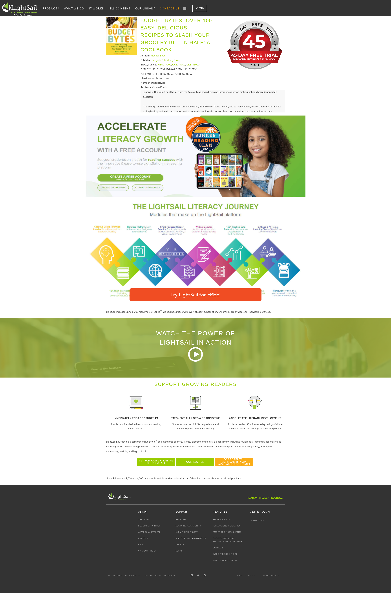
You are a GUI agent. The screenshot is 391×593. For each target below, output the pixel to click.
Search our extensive (156, 462)
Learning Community (188, 526)
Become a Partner (149, 526)
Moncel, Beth (158, 55)
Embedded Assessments (227, 532)
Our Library (145, 8)
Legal (179, 551)
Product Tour (221, 519)
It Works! (97, 8)
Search (179, 544)
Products (51, 8)
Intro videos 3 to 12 (225, 560)
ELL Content (120, 8)
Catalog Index (147, 551)
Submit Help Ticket (186, 532)
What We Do (74, 8)
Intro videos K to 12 (225, 554)
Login (200, 8)
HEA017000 (164, 64)
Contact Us (169, 8)
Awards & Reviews (149, 532)
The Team (143, 519)
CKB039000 (178, 64)
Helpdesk (180, 519)
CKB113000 (192, 64)
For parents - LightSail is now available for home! (234, 462)
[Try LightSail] (255, 71)
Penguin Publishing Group (166, 60)
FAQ (140, 544)
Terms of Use (271, 576)
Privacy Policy (246, 576)
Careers (143, 538)
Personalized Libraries (227, 526)
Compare (218, 548)
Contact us (195, 461)
